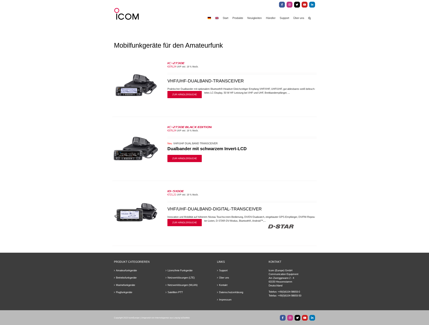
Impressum (225, 299)
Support (223, 270)
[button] (309, 18)
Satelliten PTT (175, 292)
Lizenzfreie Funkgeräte (180, 270)
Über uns (224, 277)
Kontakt (223, 285)
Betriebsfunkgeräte (126, 277)
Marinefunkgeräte (125, 285)
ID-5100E (175, 191)
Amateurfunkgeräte (126, 270)
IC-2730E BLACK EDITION (189, 127)
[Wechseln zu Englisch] (217, 18)
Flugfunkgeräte (124, 292)
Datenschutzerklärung (231, 292)
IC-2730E (176, 63)
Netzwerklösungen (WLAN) (183, 285)
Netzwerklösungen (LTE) (181, 277)
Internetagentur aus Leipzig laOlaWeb (172, 318)
